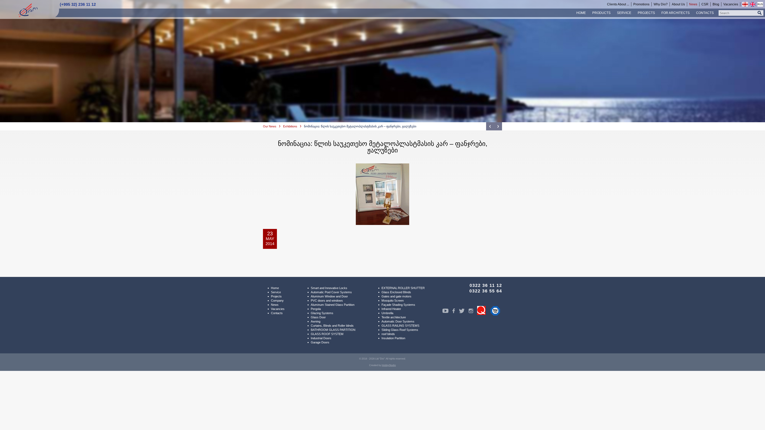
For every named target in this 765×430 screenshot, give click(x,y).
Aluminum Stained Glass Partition (332, 304)
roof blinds (388, 334)
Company (277, 300)
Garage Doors (320, 342)
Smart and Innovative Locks (329, 288)
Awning (315, 321)
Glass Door (318, 317)
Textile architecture (394, 317)
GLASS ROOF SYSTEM (327, 334)
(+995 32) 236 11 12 (78, 4)
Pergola (316, 309)
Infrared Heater (391, 309)
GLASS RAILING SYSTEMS (400, 325)
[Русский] (760, 4)
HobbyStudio (389, 365)
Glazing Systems (322, 313)
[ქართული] (745, 4)
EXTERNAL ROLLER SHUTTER (403, 288)
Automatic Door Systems (398, 321)
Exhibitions (290, 126)
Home (275, 288)
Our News (269, 126)
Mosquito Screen (393, 300)
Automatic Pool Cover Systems (331, 292)
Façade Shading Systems (398, 304)
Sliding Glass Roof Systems (400, 329)
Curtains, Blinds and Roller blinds (332, 325)
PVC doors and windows (327, 300)
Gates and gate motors (396, 296)
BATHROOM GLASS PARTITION (333, 329)
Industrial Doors (321, 338)
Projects (276, 296)
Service (276, 292)
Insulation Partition (393, 338)
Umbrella (387, 313)
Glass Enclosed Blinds (396, 292)
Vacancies (277, 309)
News (275, 304)
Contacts (277, 313)
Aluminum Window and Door (329, 296)
